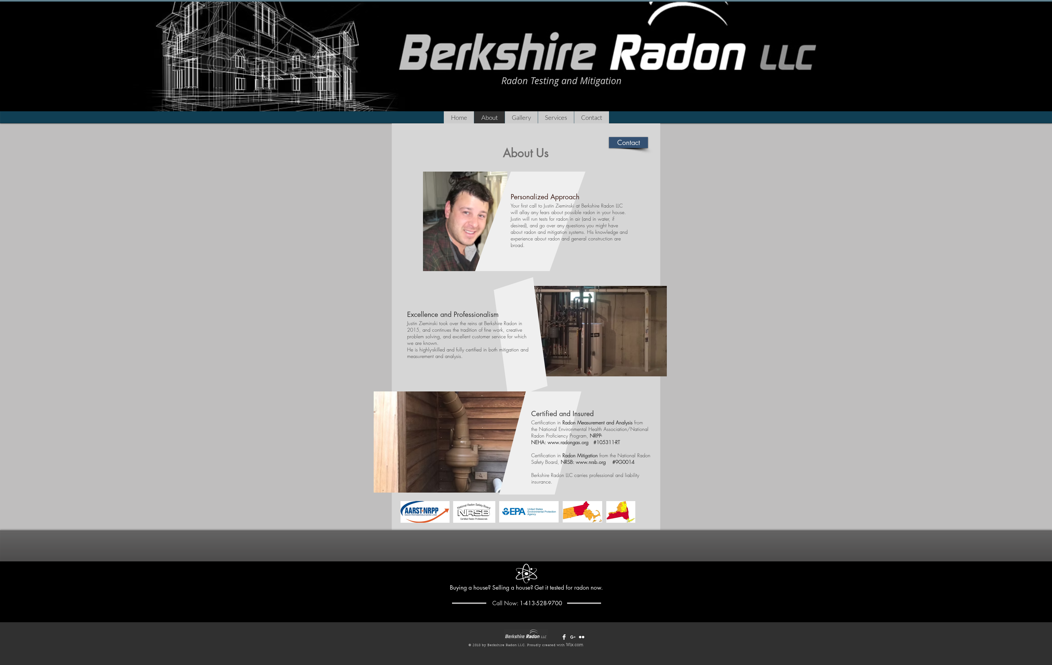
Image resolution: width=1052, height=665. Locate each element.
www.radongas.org (570, 442)
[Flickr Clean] (581, 637)
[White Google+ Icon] (573, 637)
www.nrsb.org (591, 462)
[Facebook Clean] (564, 637)
